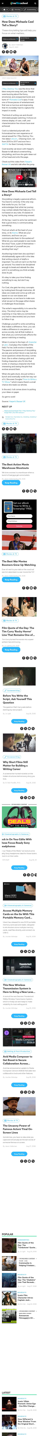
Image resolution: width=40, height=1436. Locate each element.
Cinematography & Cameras (16, 834)
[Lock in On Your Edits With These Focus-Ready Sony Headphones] (19, 817)
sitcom (14, 139)
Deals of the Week (14, 851)
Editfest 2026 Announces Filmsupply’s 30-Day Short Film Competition (26, 1318)
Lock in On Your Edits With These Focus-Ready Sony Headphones (16, 843)
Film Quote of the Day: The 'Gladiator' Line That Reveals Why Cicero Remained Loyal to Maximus (27, 1283)
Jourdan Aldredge (11, 936)
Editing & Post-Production (18, 1051)
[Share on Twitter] (7, 51)
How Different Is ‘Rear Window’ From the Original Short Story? (27, 1422)
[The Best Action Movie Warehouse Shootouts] (19, 443)
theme (15, 233)
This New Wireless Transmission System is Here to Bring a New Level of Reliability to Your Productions (18, 991)
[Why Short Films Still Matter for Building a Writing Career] (19, 742)
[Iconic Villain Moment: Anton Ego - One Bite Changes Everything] (9, 1404)
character (32, 342)
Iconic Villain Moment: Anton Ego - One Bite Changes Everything (27, 1405)
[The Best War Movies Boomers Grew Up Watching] (19, 540)
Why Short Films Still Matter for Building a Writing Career (15, 765)
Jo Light (7, 646)
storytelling (26, 416)
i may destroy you (17, 416)
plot (6, 345)
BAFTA (5, 144)
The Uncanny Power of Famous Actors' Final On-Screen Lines (18, 1129)
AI (7, 9)
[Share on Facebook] (3, 51)
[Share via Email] (11, 51)
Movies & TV (11, 16)
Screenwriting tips (10, 418)
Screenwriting (31, 9)
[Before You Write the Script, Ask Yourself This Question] (19, 676)
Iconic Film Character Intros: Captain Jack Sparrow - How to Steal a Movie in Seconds (26, 1301)
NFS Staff (5, 860)
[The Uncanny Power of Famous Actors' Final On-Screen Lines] (19, 1106)
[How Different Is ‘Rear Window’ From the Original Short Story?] (9, 1422)
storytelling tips (34, 416)
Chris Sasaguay (25, 1428)
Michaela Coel (15, 99)
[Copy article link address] (14, 51)
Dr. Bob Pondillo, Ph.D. (12, 783)
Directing (17, 9)
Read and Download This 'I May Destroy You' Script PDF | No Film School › (19, 412)
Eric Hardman (24, 1304)
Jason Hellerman (17, 45)
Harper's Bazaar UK (17, 401)
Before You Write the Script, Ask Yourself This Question (17, 699)
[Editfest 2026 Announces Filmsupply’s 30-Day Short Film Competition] (9, 1316)
